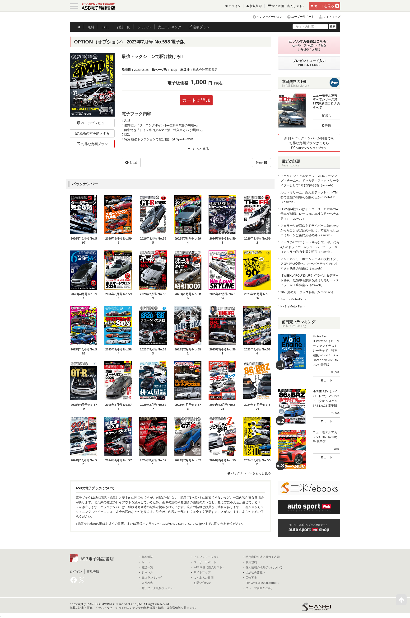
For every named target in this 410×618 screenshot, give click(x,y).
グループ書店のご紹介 (260, 588)
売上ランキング (152, 578)
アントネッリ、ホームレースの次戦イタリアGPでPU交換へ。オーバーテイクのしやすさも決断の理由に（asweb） (309, 263)
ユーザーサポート (302, 16)
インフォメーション (269, 16)
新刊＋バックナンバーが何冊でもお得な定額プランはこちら (309, 143)
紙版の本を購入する (94, 133)
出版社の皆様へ (256, 572)
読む (328, 115)
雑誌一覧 (147, 567)
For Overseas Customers (262, 583)
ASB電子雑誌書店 (97, 558)
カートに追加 (196, 100)
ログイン (234, 6)
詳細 (327, 125)
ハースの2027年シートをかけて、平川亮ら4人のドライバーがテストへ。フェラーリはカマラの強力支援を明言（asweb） (310, 247)
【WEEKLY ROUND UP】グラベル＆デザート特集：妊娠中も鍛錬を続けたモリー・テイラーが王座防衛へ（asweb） (309, 280)
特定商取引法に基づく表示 (263, 557)
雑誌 (123, 27)
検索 (332, 26)
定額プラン (201, 27)
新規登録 (255, 6)
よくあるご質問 (204, 578)
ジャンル (144, 27)
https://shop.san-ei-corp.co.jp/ (181, 523)
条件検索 (147, 583)
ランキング (169, 27)
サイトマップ (331, 16)
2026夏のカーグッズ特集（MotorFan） (307, 292)
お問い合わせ (202, 583)
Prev (259, 162)
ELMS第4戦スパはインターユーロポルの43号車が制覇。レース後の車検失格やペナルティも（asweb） (309, 214)
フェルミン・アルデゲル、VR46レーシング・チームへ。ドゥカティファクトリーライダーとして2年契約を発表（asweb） (309, 180)
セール (146, 562)
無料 (91, 27)
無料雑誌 (147, 557)
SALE (105, 27)
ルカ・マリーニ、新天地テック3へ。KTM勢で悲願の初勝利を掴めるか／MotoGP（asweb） (309, 197)
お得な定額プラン (94, 144)
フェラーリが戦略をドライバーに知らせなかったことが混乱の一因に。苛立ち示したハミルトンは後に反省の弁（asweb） (309, 230)
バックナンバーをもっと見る (250, 473)
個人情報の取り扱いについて (264, 567)
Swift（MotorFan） (294, 299)
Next (133, 162)
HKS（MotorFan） (293, 306)
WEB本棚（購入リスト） (209, 567)
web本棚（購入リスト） (288, 6)
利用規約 (251, 562)
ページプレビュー (94, 123)
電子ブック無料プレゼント (159, 588)
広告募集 (251, 578)
